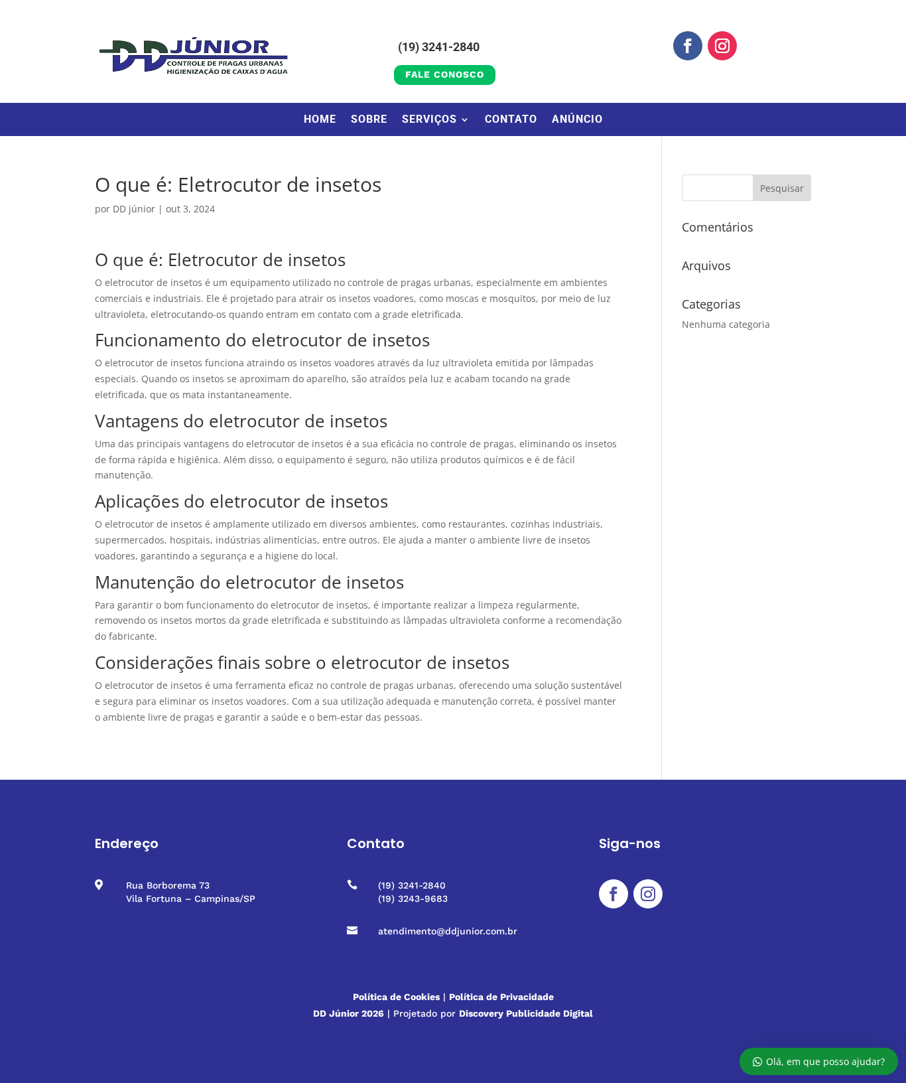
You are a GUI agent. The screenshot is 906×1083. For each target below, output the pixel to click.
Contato (511, 120)
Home (320, 120)
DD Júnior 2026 (348, 1013)
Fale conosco (444, 74)
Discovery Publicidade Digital (526, 1013)
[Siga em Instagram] (722, 45)
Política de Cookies (396, 996)
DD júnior (134, 208)
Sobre (369, 120)
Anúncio (577, 120)
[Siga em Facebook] (687, 45)
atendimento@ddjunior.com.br (447, 931)
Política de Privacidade (501, 996)
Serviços (429, 120)
